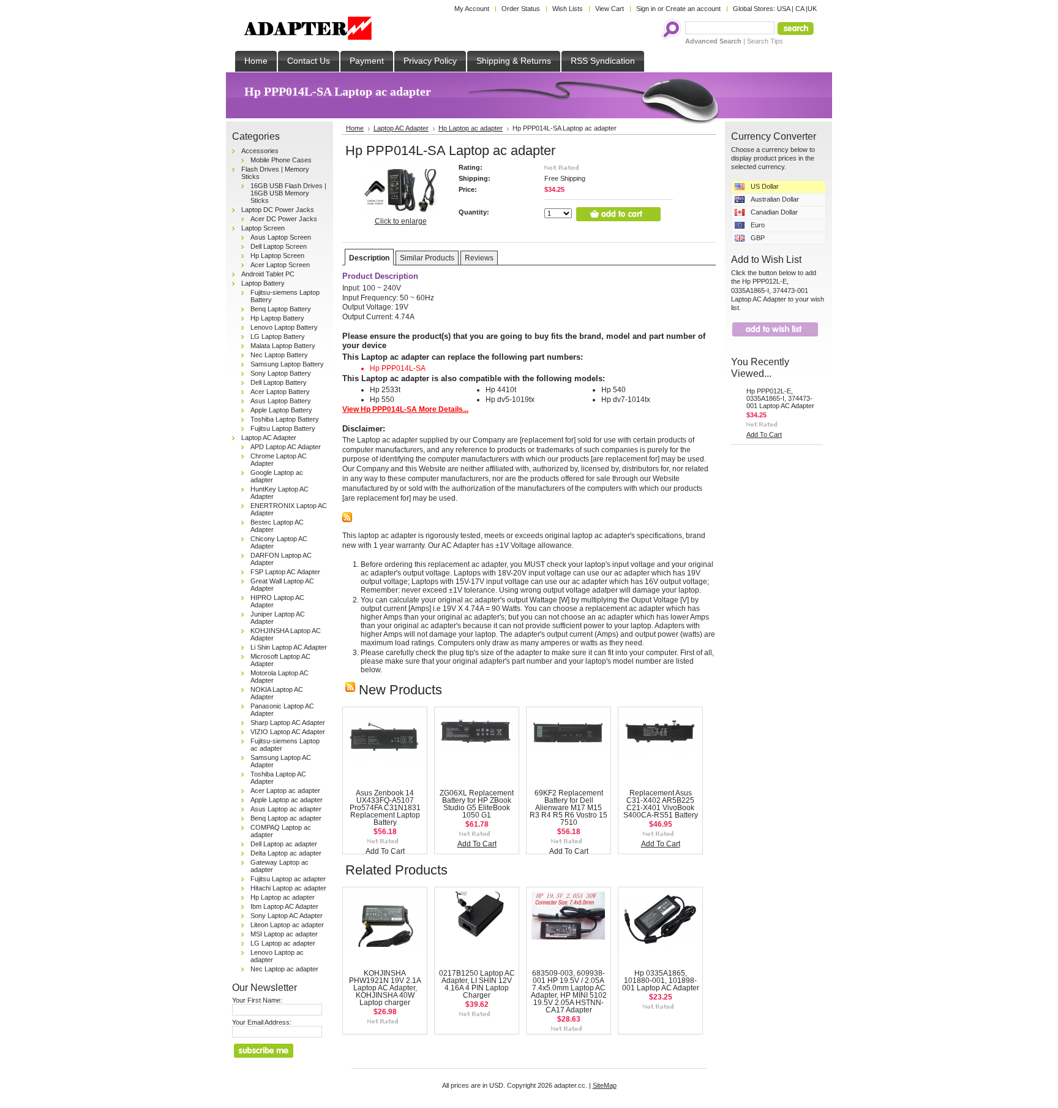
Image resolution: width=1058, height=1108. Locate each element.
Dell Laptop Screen (278, 246)
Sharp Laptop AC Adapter (287, 722)
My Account (471, 8)
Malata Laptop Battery (282, 345)
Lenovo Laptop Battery (284, 327)
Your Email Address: (261, 1022)
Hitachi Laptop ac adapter (288, 888)
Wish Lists (567, 8)
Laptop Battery (263, 283)
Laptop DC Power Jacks (277, 209)
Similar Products (427, 258)
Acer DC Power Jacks (283, 218)
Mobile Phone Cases (281, 160)
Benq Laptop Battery (280, 309)
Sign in (646, 8)
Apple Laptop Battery (281, 410)
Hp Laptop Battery (277, 318)
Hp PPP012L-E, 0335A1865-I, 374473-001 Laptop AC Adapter (780, 398)
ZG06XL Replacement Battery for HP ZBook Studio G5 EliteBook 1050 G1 (477, 804)
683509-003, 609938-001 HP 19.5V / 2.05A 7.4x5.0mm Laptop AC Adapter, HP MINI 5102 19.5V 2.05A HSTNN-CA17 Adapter (569, 992)
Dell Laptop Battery (278, 382)
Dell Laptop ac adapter (283, 844)
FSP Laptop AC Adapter (285, 571)
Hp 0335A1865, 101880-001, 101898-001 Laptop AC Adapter (660, 981)
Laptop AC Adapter (268, 437)
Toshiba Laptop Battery (284, 419)
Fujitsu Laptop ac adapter (288, 878)
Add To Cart (385, 851)
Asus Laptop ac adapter (285, 809)
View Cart (609, 8)
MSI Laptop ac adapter (284, 934)
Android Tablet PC (268, 274)
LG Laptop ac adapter (282, 943)
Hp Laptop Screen (277, 255)
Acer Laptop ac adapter (285, 790)
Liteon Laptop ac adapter (287, 924)
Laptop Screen (263, 228)
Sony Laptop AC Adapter (286, 915)
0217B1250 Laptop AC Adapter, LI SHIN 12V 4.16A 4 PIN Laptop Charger (477, 984)
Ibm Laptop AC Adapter (284, 906)
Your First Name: (257, 1000)
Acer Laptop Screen (280, 264)
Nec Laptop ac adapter (284, 969)
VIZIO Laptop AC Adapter (287, 731)
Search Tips (765, 41)
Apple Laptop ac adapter (286, 799)
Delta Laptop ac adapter (285, 853)
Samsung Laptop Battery (287, 364)
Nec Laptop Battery (279, 355)
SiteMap (605, 1085)
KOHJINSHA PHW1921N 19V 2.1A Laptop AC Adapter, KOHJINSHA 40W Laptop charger (385, 988)
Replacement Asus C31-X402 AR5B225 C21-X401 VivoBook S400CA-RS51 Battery (660, 804)
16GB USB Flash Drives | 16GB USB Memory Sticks (288, 193)
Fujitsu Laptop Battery (282, 428)
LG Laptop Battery (277, 336)
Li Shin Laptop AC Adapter (288, 647)
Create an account (693, 8)
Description (369, 258)
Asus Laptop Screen (280, 237)
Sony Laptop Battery (280, 373)
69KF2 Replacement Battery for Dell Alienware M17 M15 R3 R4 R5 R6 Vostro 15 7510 (568, 807)
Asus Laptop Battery (280, 400)
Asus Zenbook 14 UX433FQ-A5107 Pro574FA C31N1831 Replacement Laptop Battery (385, 807)
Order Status (520, 8)
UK (812, 8)
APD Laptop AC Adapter (285, 446)
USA (783, 8)
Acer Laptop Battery (280, 391)
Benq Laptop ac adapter (285, 818)
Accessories (260, 150)
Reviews (479, 258)
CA (799, 8)
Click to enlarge (401, 221)
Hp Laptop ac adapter (282, 897)
